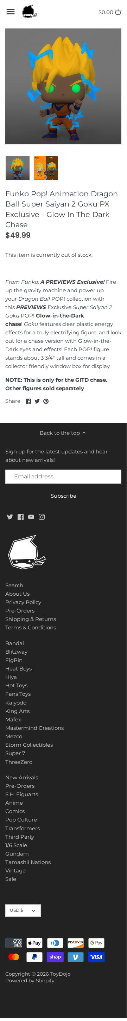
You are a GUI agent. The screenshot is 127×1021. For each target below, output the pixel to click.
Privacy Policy (23, 602)
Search (14, 585)
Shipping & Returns (30, 619)
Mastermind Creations (34, 728)
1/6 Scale (16, 845)
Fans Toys (18, 694)
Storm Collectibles (29, 744)
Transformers (22, 828)
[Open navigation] (10, 11)
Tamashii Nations (28, 862)
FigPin (14, 660)
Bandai (14, 643)
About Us (17, 593)
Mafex (13, 719)
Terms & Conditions (30, 627)
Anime (14, 802)
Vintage (15, 870)
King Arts (17, 711)
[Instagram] (42, 516)
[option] (17, 168)
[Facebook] (21, 516)
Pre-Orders (19, 610)
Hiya (11, 677)
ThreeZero (18, 762)
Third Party (19, 836)
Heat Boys (18, 668)
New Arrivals (21, 777)
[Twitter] (10, 516)
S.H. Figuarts (21, 794)
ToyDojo (60, 974)
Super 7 (15, 753)
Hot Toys (16, 685)
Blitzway (16, 651)
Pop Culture (21, 819)
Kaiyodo (15, 702)
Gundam (17, 853)
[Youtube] (31, 516)
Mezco (13, 736)
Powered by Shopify (30, 980)
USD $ (16, 910)
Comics (15, 811)
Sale (10, 879)
